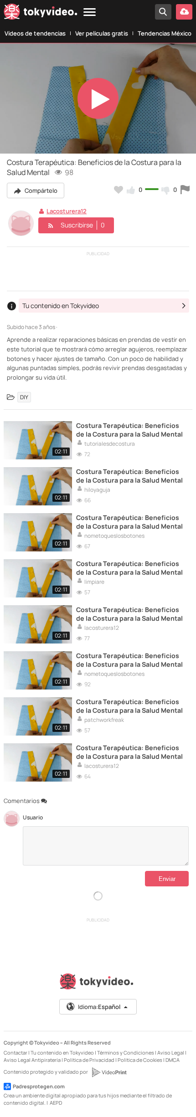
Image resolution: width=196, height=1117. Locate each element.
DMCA (172, 1059)
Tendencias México (164, 33)
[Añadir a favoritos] (118, 189)
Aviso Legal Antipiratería (32, 1059)
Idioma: (99, 1007)
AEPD (56, 1102)
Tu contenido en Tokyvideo (62, 1052)
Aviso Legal (170, 1052)
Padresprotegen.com (39, 1086)
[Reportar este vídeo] (185, 189)
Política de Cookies (140, 1059)
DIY (24, 397)
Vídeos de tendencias (35, 33)
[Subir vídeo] (184, 12)
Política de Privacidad (89, 1059)
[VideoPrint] (109, 1072)
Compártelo (40, 190)
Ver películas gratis (101, 33)
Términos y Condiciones (125, 1052)
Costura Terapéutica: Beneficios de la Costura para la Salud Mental (129, 429)
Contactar (15, 1052)
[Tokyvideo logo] (40, 13)
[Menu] (89, 12)
